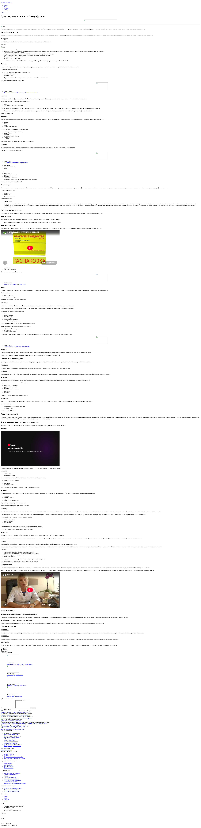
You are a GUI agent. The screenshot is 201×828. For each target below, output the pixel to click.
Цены (5, 6)
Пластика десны (8, 765)
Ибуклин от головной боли (11, 734)
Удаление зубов (8, 763)
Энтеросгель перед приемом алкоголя (11, 720)
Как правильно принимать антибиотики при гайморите (16, 712)
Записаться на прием (6, 2)
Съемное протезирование (10, 774)
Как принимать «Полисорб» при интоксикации (16, 346)
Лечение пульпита (9, 754)
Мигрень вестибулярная (10, 743)
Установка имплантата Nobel (11, 791)
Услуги (6, 5)
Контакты (6, 8)
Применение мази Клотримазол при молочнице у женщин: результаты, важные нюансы (24, 723)
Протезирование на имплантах (12, 773)
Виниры (6, 776)
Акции (5, 9)
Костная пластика (8, 768)
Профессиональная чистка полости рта (14, 758)
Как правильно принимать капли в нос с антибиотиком (15, 715)
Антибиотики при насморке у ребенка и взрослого (14, 726)
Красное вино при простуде (14, 696)
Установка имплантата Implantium (13, 788)
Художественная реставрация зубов (13, 757)
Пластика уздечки (8, 766)
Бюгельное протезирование (11, 779)
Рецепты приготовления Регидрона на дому (12, 729)
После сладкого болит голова (11, 737)
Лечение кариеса (8, 755)
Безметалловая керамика (10, 781)
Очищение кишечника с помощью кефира (15, 284)
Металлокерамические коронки (12, 780)
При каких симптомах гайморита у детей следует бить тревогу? (21, 92)
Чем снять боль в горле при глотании (17, 685)
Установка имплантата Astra (11, 790)
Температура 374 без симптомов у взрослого (16, 162)
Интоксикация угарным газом (15, 675)
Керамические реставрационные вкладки (15, 783)
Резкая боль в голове (9, 740)
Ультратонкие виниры (10, 777)
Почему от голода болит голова (12, 746)
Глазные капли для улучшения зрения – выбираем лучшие (16, 718)
